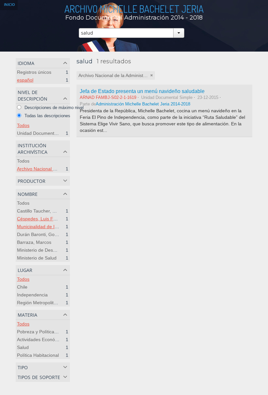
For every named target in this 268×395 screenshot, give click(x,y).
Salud (23, 347)
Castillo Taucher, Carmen (43, 210)
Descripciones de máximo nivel (53, 107)
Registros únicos (34, 72)
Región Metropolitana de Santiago (52, 302)
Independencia (32, 294)
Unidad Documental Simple (45, 133)
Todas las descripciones (46, 115)
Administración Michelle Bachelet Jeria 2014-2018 (143, 104)
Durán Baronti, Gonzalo (41, 234)
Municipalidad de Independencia (50, 226)
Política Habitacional (38, 355)
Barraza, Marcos (34, 242)
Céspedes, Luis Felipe (40, 218)
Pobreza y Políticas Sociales (46, 331)
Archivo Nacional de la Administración (55, 168)
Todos (23, 125)
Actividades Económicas (42, 339)
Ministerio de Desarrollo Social (48, 250)
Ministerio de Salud (37, 258)
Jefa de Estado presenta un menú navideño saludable (142, 91)
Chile (22, 287)
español (25, 80)
